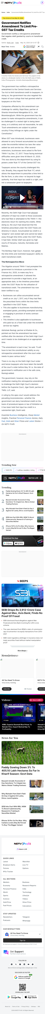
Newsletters (7, 917)
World (5, 892)
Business (13, 415)
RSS (39, 1006)
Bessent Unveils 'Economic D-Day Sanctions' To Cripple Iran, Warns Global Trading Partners (14, 783)
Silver (16, 421)
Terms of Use (15, 1006)
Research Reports (29, 885)
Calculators (26, 906)
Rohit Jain (10, 43)
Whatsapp (26, 921)
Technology (26, 892)
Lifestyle (25, 895)
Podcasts (6, 920)
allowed (34, 213)
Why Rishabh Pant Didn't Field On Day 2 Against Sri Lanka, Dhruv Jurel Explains (14, 796)
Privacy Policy (25, 1006)
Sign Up (22, 940)
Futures (6, 868)
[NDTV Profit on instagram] (20, 964)
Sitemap (33, 1006)
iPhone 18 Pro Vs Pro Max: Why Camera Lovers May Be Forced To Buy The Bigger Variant (14, 822)
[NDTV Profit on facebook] (12, 964)
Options (25, 868)
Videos (25, 899)
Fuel (3, 421)
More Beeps (22, 650)
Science (6, 899)
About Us (7, 1006)
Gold (8, 421)
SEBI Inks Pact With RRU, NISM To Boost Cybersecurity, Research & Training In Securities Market (14, 809)
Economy (6, 885)
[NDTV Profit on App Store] (31, 997)
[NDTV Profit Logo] (22, 843)
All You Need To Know (11, 680)
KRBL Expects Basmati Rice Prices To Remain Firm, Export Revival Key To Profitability (17, 726)
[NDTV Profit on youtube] (28, 964)
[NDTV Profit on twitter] (16, 964)
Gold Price (7, 902)
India (17, 43)
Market (37, 415)
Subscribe (7, 689)
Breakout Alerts (9, 865)
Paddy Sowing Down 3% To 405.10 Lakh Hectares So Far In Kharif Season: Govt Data (21, 770)
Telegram (26, 917)
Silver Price (26, 902)
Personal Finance (24, 418)
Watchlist (26, 862)
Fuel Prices (7, 905)
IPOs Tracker (8, 872)
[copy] (42, 47)
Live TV (25, 865)
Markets (6, 882)
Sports (5, 895)
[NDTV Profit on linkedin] (24, 964)
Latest (31, 421)
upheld (38, 251)
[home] (13, 2)
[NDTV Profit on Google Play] (14, 997)
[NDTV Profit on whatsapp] (32, 964)
